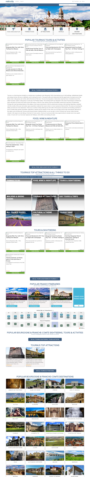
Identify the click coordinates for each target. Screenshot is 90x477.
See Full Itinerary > (12, 306)
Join (80, 1)
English (21, 1)
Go (78, 305)
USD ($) (16, 1)
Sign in (83, 1)
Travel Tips (76, 1)
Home (7, 4)
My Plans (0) (82, 4)
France (12, 4)
